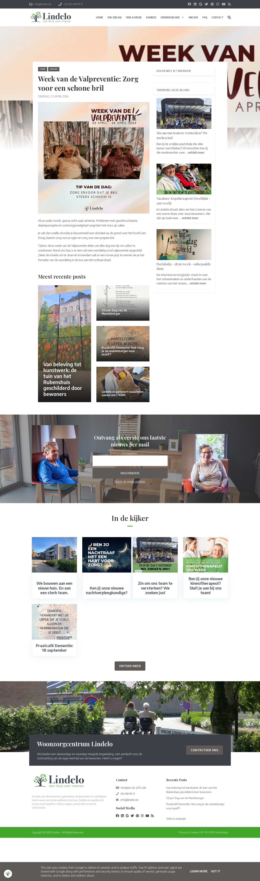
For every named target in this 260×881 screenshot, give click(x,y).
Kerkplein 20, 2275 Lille (133, 787)
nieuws (53, 69)
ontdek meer (196, 152)
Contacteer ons (204, 750)
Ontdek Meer (130, 666)
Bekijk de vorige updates (130, 481)
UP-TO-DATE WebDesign (214, 832)
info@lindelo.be (129, 799)
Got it (215, 871)
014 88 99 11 (127, 793)
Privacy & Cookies (188, 832)
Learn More (198, 871)
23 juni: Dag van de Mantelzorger (185, 798)
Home (42, 69)
